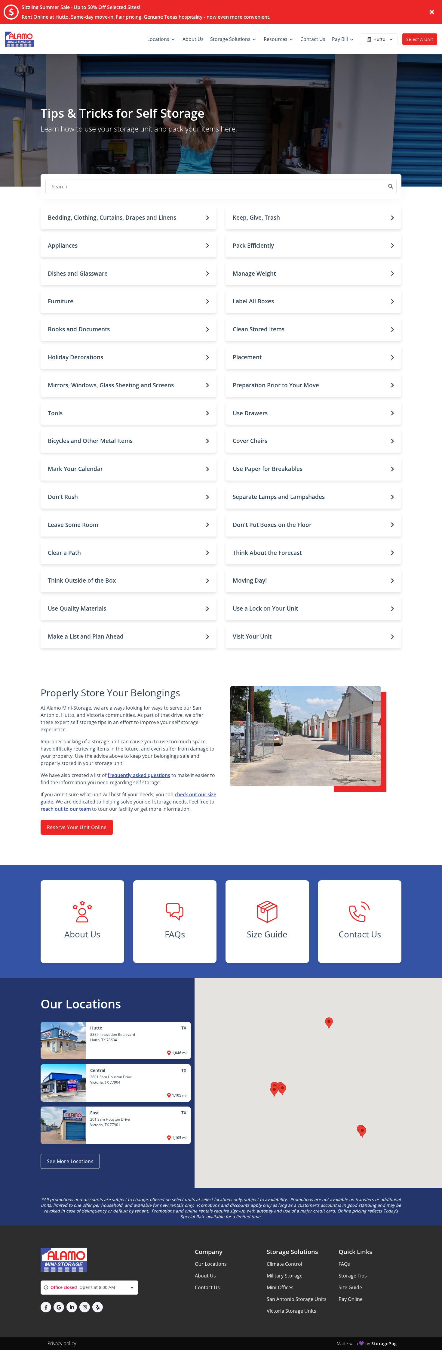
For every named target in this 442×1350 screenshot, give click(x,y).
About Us (205, 1275)
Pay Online (351, 1299)
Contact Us (207, 1287)
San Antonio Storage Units (297, 1299)
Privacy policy (62, 1343)
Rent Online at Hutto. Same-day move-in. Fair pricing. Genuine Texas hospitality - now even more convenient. (146, 17)
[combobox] (89, 1287)
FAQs (344, 1264)
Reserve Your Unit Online (77, 827)
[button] (128, 217)
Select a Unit (419, 39)
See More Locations (70, 1161)
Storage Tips (353, 1275)
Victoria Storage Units (291, 1311)
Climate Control (284, 1264)
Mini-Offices (280, 1287)
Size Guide (350, 1287)
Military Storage (284, 1275)
